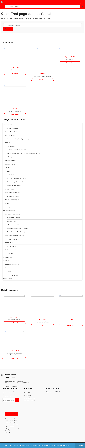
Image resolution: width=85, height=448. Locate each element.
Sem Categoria (7, 278)
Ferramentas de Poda (11, 132)
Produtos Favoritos (29, 398)
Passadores (10, 175)
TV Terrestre (8, 253)
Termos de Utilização (30, 401)
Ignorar (81, 445)
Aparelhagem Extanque (13, 217)
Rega (6, 142)
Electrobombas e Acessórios (15, 150)
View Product (15, 73)
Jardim (9, 171)
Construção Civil (7, 189)
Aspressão (10, 146)
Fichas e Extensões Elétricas (13, 235)
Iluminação (8, 242)
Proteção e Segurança (11, 199)
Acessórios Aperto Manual (14, 182)
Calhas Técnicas (11, 221)
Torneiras (7, 167)
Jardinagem (6, 257)
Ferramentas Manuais (11, 196)
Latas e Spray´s (11, 275)
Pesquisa (8, 29)
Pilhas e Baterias (9, 246)
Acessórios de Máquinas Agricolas (16, 139)
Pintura (5, 260)
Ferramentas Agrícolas (11, 128)
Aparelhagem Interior (11, 225)
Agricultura (6, 125)
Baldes (9, 271)
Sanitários (8, 203)
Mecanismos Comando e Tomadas (17, 228)
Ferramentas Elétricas (11, 192)
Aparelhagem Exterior (11, 214)
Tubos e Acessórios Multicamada (14, 178)
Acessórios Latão (10, 164)
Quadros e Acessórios (11, 250)
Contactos (27, 392)
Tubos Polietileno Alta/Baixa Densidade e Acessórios (22, 153)
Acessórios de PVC (10, 160)
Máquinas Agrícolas (10, 135)
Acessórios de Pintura (11, 264)
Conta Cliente (27, 395)
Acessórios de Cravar (13, 185)
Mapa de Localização (12, 386)
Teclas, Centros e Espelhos (14, 232)
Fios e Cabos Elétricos (11, 239)
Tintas (7, 268)
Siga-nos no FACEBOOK (52, 388)
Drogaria (5, 207)
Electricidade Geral (8, 210)
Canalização (6, 157)
